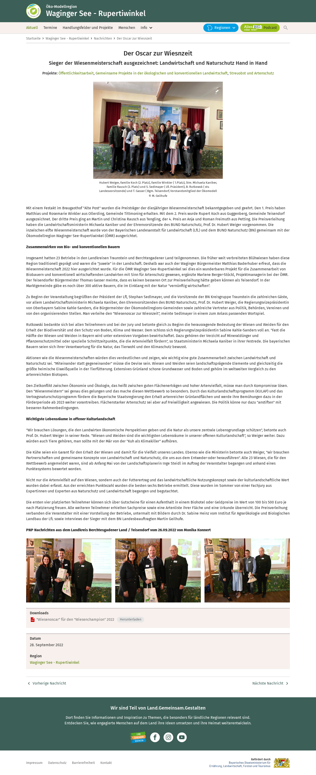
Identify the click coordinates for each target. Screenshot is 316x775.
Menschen (126, 27)
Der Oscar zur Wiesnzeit (134, 38)
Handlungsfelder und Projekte (88, 27)
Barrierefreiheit (83, 763)
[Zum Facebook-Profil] (155, 737)
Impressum (34, 763)
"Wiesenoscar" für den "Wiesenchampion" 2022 (75, 619)
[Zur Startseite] (36, 11)
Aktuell (32, 27)
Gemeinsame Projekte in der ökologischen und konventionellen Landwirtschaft (162, 73)
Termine (50, 27)
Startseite (33, 38)
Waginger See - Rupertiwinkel (67, 38)
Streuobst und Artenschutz (251, 73)
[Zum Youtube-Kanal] (182, 737)
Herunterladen (130, 619)
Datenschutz (57, 763)
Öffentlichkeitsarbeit (76, 73)
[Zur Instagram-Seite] (168, 737)
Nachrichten (103, 38)
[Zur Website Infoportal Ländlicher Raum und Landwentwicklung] (137, 737)
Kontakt (106, 763)
